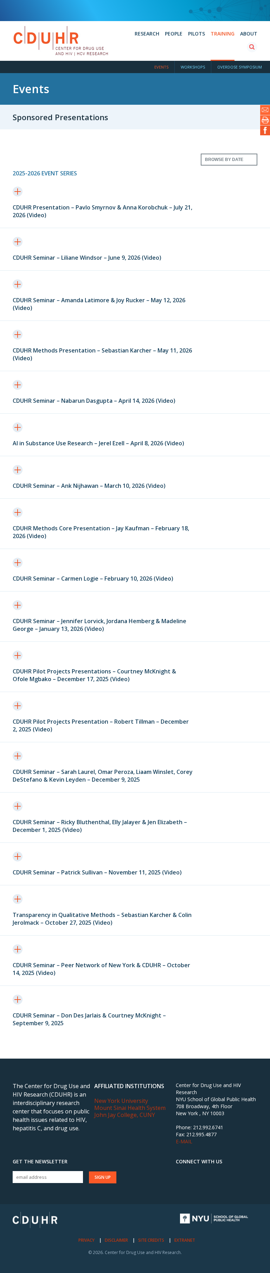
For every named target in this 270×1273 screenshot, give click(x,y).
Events (161, 67)
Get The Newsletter (40, 1161)
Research (147, 33)
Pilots (196, 33)
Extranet (184, 1240)
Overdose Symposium (239, 67)
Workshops (193, 67)
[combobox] (229, 160)
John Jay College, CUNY (124, 1115)
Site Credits (151, 1240)
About (248, 33)
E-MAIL (184, 1141)
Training (222, 33)
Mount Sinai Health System (130, 1108)
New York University (121, 1101)
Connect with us (199, 1161)
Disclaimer (116, 1240)
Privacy (86, 1240)
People (173, 33)
